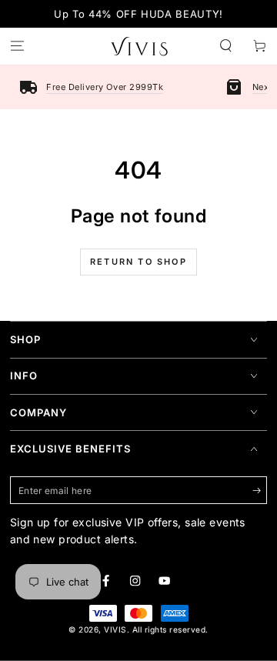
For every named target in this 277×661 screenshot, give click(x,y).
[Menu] (17, 46)
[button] (226, 46)
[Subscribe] (260, 490)
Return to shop (138, 261)
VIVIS (115, 629)
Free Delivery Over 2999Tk (104, 87)
